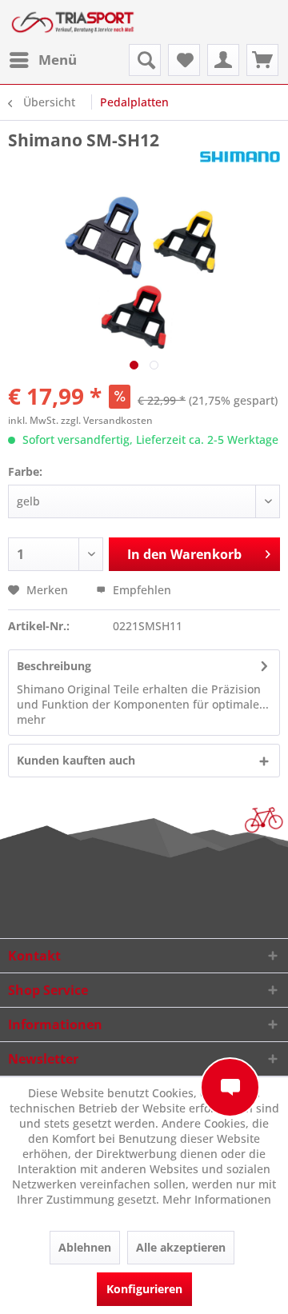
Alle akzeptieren (181, 1247)
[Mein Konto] (223, 60)
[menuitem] (42, 60)
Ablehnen (84, 1247)
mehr (31, 719)
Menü (57, 59)
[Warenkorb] (262, 60)
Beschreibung (54, 665)
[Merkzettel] (184, 60)
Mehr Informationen (216, 1199)
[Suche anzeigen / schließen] (145, 60)
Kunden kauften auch (76, 760)
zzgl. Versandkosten (107, 420)
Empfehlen (140, 589)
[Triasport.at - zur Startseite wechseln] (73, 22)
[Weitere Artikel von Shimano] (240, 165)
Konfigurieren (144, 1288)
